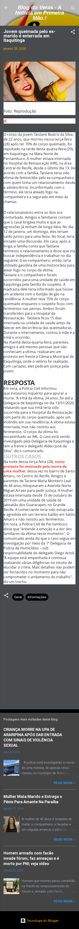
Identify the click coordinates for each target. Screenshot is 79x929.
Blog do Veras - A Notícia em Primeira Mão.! (39, 12)
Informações (36, 597)
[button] (72, 32)
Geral (18, 597)
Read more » (64, 783)
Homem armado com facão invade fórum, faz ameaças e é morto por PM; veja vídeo (31, 858)
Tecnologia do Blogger (42, 921)
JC (5, 120)
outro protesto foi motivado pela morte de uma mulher (35, 466)
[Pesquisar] (72, 9)
